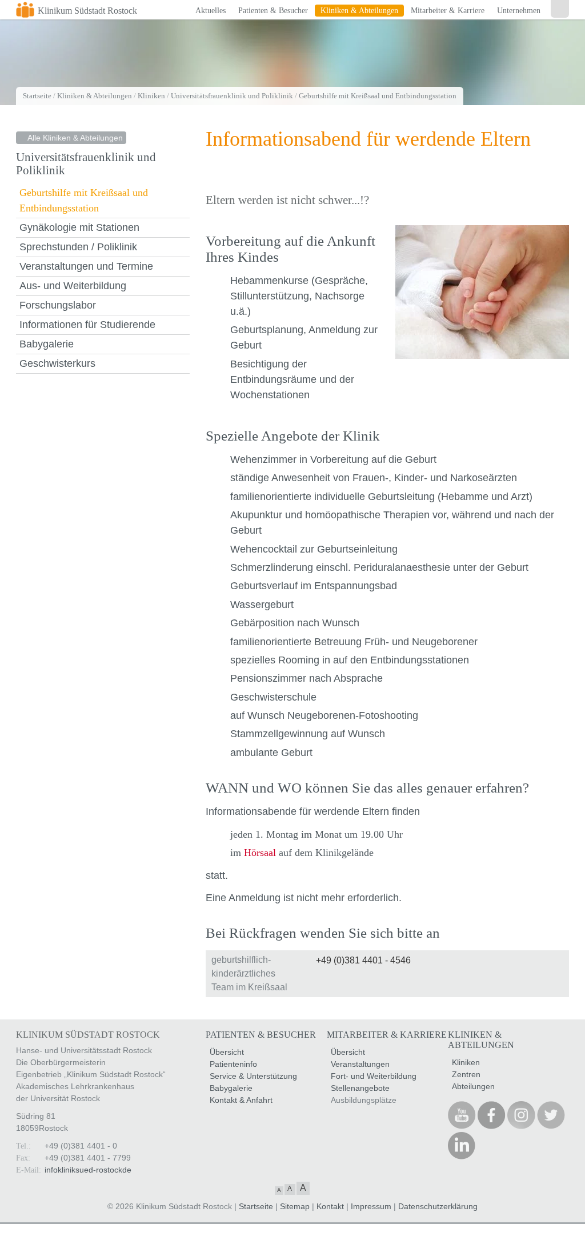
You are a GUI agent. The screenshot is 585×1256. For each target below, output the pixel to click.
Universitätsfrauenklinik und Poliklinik (232, 95)
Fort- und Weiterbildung (373, 1076)
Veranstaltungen (360, 1064)
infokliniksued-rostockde (88, 1169)
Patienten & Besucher (273, 10)
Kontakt (330, 1206)
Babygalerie (231, 1088)
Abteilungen (473, 1086)
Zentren (466, 1074)
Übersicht (227, 1052)
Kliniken (151, 95)
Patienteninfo (233, 1064)
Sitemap (295, 1206)
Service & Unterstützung (253, 1076)
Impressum (371, 1206)
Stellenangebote (360, 1088)
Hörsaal (260, 852)
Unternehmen (518, 10)
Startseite (37, 95)
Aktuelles (210, 10)
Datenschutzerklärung (438, 1206)
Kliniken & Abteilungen (359, 10)
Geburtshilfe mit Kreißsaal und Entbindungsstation (377, 95)
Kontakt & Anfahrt (241, 1100)
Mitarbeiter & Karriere (447, 10)
